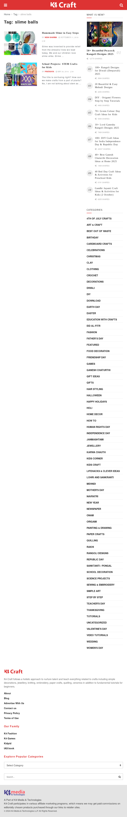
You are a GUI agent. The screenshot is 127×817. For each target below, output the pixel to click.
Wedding (92, 641)
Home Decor (95, 414)
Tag (15, 14)
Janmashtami (95, 439)
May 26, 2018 (63, 71)
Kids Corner (95, 458)
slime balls (26, 14)
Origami (92, 521)
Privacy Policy (12, 713)
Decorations (95, 281)
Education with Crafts (102, 319)
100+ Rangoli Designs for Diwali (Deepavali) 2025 (107, 70)
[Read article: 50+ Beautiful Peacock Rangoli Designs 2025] (105, 34)
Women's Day (95, 647)
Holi (89, 407)
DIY (88, 294)
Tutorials (93, 616)
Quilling (92, 540)
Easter (91, 313)
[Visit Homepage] (63, 5)
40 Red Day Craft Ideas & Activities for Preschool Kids (108, 174)
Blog (6, 698)
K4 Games (9, 738)
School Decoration (100, 572)
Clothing (93, 269)
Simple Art (94, 591)
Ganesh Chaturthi (98, 370)
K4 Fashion (10, 733)
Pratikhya (49, 71)
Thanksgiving (95, 610)
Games (91, 363)
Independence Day (98, 433)
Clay (90, 262)
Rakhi (90, 546)
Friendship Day (96, 357)
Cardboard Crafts (99, 243)
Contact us (10, 708)
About (7, 693)
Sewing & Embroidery (100, 584)
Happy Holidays (97, 401)
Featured (93, 344)
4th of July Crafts (99, 218)
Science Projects (98, 578)
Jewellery (94, 445)
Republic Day (95, 559)
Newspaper (94, 508)
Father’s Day (95, 338)
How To (91, 420)
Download (94, 300)
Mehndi (91, 483)
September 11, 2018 (69, 37)
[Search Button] (121, 5)
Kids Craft (94, 464)
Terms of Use (11, 718)
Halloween (94, 395)
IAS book (9, 748)
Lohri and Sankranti (100, 477)
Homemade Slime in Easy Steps (60, 33)
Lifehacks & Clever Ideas (103, 471)
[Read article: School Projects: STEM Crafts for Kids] (20, 74)
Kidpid (7, 743)
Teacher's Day (96, 603)
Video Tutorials (97, 635)
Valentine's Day (97, 628)
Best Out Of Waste (99, 231)
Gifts (90, 382)
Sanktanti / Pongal (99, 565)
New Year (93, 502)
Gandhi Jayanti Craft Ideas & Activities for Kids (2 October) (107, 191)
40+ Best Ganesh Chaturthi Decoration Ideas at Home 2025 (106, 158)
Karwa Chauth (96, 452)
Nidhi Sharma (51, 37)
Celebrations (96, 250)
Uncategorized (97, 622)
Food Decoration (98, 351)
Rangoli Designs (97, 553)
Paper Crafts (95, 534)
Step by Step (95, 597)
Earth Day (93, 307)
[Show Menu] (5, 5)
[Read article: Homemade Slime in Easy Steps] (20, 43)
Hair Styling (95, 389)
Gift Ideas (93, 376)
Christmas (93, 256)
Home (7, 14)
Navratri (92, 496)
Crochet (92, 275)
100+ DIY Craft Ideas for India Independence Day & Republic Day (108, 141)
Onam (90, 515)
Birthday (92, 237)
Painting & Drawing (99, 527)
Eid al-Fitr (93, 325)
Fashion (92, 332)
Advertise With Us (14, 703)
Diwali (91, 288)
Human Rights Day (98, 426)
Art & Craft (94, 224)
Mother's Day (95, 490)
